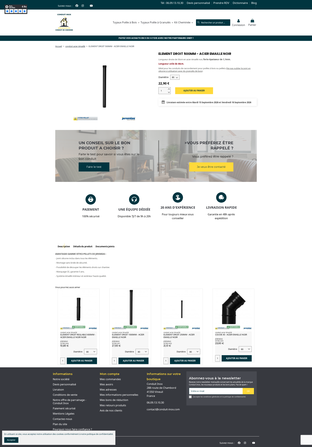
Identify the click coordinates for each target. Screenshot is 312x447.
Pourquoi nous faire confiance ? (72, 429)
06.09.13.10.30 (155, 402)
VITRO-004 (64, 343)
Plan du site (60, 424)
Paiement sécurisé (64, 408)
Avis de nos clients (111, 410)
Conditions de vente (65, 395)
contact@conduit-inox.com (163, 409)
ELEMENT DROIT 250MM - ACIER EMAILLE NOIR (179, 336)
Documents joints (105, 246)
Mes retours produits (113, 405)
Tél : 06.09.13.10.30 (172, 3)
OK (248, 391)
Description (64, 246)
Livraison (58, 389)
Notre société (61, 379)
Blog (254, 3)
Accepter (11, 439)
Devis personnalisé (199, 3)
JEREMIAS (64, 341)
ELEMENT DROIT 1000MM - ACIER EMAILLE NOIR (128, 336)
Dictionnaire (240, 3)
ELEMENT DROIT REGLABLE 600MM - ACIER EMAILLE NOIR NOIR (78, 336)
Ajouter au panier (194, 90)
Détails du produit (82, 246)
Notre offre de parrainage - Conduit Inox (69, 401)
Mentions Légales (63, 413)
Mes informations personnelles (119, 395)
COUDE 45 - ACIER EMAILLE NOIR (231, 334)
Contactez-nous (62, 419)
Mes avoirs (106, 384)
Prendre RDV (221, 3)
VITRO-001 (116, 343)
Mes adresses (108, 389)
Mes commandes (110, 379)
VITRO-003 (167, 343)
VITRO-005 (219, 341)
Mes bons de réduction (114, 400)
